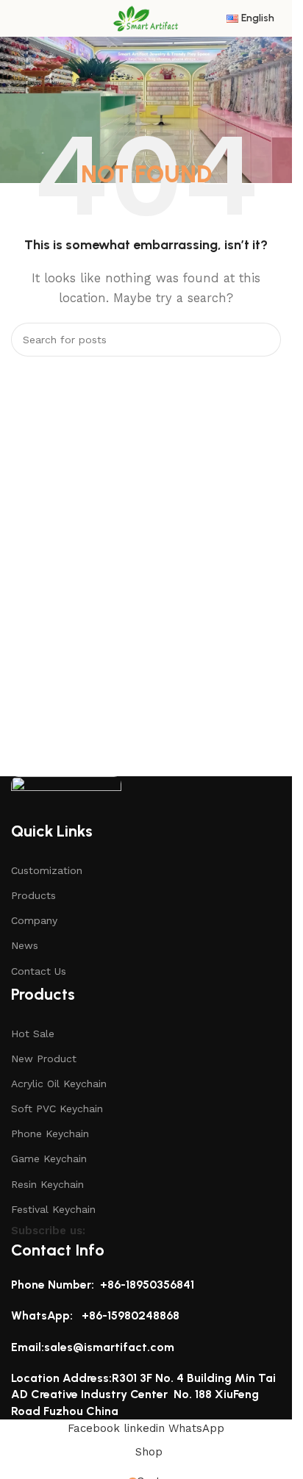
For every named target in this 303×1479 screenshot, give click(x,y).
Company (34, 920)
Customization (46, 870)
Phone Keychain (50, 1133)
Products (33, 895)
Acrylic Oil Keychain (59, 1083)
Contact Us (38, 971)
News (24, 945)
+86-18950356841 (147, 1285)
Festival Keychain (53, 1209)
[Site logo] (146, 17)
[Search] (264, 340)
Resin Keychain (47, 1184)
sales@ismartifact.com (109, 1347)
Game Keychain (49, 1158)
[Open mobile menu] (17, 18)
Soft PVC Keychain (57, 1108)
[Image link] (66, 797)
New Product (43, 1058)
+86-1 (96, 1315)
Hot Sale (32, 1033)
